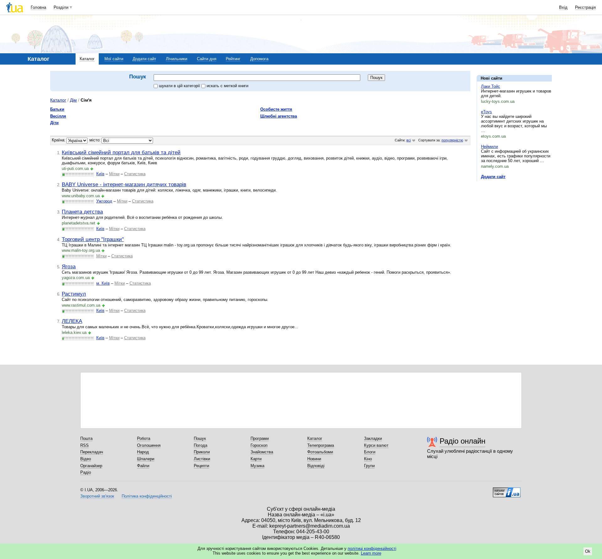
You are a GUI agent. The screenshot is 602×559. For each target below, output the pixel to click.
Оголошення (149, 445)
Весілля (58, 116)
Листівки (202, 458)
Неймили (489, 146)
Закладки (373, 438)
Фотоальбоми (320, 452)
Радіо (85, 472)
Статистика (134, 173)
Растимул (74, 294)
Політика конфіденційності (147, 496)
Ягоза (69, 266)
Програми (260, 438)
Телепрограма (320, 445)
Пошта (86, 438)
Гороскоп (259, 445)
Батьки (57, 109)
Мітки (114, 173)
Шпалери (145, 458)
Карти (256, 458)
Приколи (202, 452)
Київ (100, 173)
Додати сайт (144, 58)
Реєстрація (585, 7)
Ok (587, 551)
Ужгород (104, 201)
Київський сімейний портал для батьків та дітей (121, 152)
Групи (369, 465)
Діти (54, 122)
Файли (143, 465)
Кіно (368, 458)
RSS (84, 445)
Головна (38, 7)
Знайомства (262, 452)
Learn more (371, 553)
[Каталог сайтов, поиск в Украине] (506, 490)
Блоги (369, 452)
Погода (200, 445)
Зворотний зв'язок (97, 496)
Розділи (61, 7)
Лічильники (176, 58)
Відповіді (316, 465)
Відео (85, 458)
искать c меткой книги (227, 85)
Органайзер (91, 465)
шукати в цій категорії (180, 85)
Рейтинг (233, 58)
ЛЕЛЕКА (72, 321)
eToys (486, 111)
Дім (73, 100)
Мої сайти (113, 58)
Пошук (200, 438)
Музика (257, 465)
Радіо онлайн (462, 441)
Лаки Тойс (490, 86)
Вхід (563, 7)
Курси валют (376, 445)
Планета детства (82, 211)
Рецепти (201, 465)
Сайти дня (206, 58)
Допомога (259, 58)
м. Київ (103, 283)
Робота (143, 438)
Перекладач (91, 452)
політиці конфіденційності (372, 548)
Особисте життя (276, 109)
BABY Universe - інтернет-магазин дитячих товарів (124, 184)
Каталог (87, 58)
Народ (143, 452)
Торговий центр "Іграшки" (93, 239)
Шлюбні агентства (278, 116)
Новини (314, 458)
